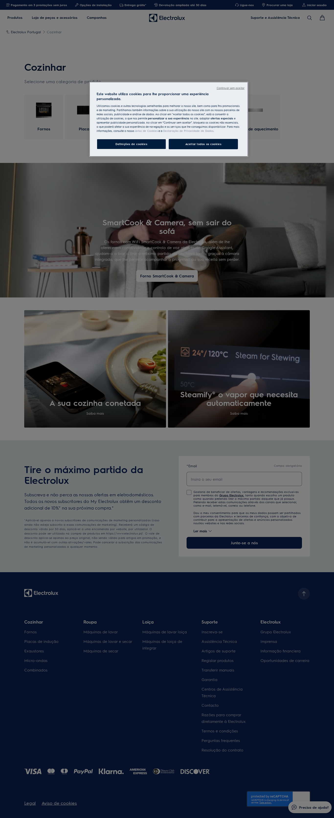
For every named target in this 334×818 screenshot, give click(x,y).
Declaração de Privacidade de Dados (188, 131)
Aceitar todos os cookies (203, 144)
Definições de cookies (131, 144)
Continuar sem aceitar (231, 88)
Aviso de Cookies (146, 131)
